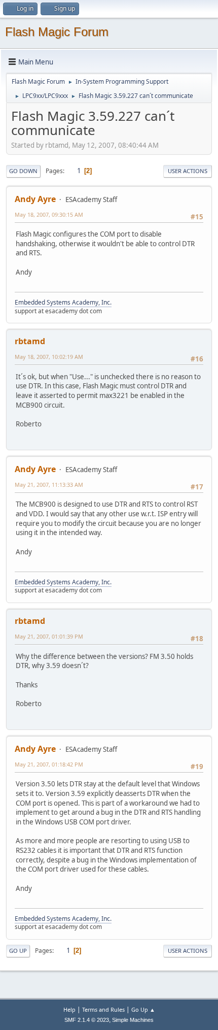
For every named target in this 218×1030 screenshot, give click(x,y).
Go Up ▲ (143, 1009)
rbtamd (30, 341)
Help (69, 1009)
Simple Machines (133, 1020)
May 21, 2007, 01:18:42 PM (49, 764)
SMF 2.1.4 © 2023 (86, 1020)
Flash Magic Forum (56, 32)
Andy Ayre (35, 199)
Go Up (18, 950)
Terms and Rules (103, 1009)
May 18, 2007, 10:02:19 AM (49, 356)
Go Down (23, 171)
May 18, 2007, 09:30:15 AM (49, 214)
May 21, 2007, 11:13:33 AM (49, 484)
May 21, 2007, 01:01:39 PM (49, 636)
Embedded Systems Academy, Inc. (63, 302)
